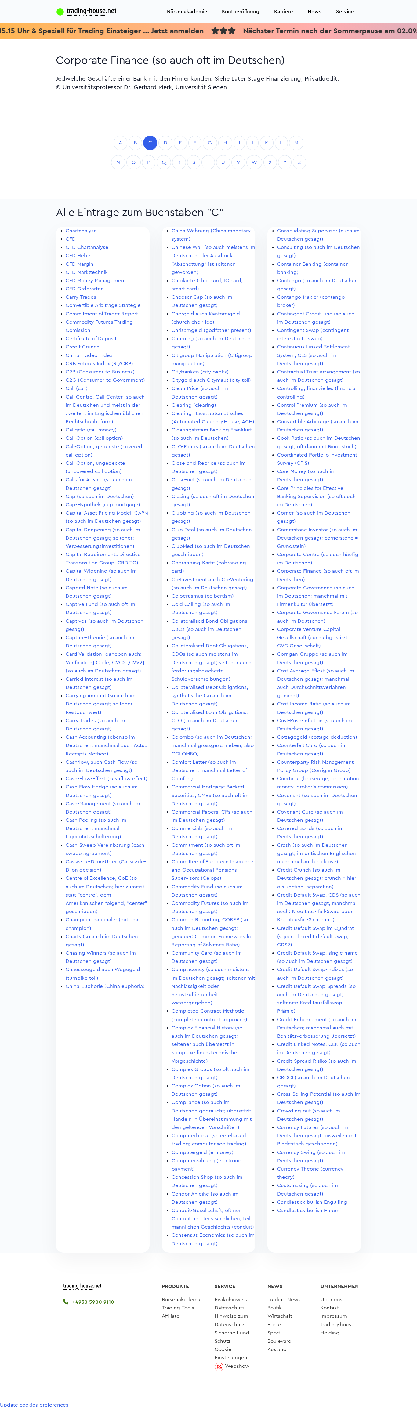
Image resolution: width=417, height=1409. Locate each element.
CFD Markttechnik (87, 272)
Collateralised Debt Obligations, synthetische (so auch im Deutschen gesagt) (210, 695)
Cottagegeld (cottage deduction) (317, 737)
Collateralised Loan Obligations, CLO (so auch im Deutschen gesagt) (210, 720)
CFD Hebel (79, 255)
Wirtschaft (279, 1316)
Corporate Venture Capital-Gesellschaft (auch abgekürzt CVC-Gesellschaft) (312, 637)
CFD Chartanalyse (87, 247)
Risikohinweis (231, 1299)
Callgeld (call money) (91, 429)
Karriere (283, 11)
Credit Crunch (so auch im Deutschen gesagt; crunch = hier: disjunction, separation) (317, 878)
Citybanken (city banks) (200, 371)
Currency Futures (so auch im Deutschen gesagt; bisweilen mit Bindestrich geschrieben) (317, 1135)
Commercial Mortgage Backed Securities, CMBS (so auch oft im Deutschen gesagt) (210, 795)
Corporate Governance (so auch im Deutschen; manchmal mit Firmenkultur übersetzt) (315, 596)
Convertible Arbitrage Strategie (103, 305)
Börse (274, 1324)
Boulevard (279, 1341)
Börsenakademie (187, 11)
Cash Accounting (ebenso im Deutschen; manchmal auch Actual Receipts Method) (107, 745)
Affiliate (170, 1316)
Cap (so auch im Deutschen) (100, 496)
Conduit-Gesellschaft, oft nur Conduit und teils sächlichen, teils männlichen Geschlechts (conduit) (213, 1218)
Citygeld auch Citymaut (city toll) (211, 380)
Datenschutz (230, 1307)
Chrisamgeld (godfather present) (211, 330)
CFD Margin (79, 264)
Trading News (284, 1299)
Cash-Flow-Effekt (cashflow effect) (106, 778)
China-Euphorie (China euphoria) (105, 986)
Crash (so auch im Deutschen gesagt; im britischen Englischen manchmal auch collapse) (316, 853)
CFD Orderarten (85, 288)
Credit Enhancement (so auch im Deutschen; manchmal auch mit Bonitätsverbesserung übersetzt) (316, 1028)
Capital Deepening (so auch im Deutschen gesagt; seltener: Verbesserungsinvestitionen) (103, 538)
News (314, 11)
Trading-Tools (178, 1307)
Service (345, 11)
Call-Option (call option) (94, 438)
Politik (274, 1307)
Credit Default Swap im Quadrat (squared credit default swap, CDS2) (315, 936)
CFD (71, 239)
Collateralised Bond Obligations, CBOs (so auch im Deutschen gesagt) (210, 629)
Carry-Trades (81, 297)
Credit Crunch (83, 346)
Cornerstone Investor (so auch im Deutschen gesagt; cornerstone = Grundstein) (317, 538)
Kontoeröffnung (240, 11)
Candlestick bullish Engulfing (312, 1202)
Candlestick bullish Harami (309, 1210)
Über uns (332, 1299)
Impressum (334, 1316)
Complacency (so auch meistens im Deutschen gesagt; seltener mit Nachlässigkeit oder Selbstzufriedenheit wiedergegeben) (213, 986)
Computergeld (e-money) (203, 1152)
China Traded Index (89, 355)
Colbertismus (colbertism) (203, 596)
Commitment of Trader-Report (102, 313)
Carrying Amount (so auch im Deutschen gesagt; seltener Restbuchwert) (101, 704)
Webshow (237, 1366)
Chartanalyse (81, 230)
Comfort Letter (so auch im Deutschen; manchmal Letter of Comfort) (209, 770)
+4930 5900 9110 (92, 1302)
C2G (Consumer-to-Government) (105, 380)
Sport (273, 1332)
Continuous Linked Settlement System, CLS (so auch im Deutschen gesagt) (313, 355)
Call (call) (77, 388)
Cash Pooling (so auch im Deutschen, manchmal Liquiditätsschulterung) (96, 828)
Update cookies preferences (34, 1404)
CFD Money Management (96, 280)
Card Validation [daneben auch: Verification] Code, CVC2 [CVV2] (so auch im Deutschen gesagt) (105, 662)
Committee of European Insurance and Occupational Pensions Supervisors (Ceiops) (212, 870)
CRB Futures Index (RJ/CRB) (99, 363)
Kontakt (330, 1307)
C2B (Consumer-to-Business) (100, 371)
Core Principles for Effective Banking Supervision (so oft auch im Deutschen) (316, 496)
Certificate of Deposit (91, 338)
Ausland (277, 1349)
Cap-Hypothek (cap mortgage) (103, 504)
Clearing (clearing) (194, 405)
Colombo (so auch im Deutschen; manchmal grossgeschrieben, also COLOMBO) (213, 745)
